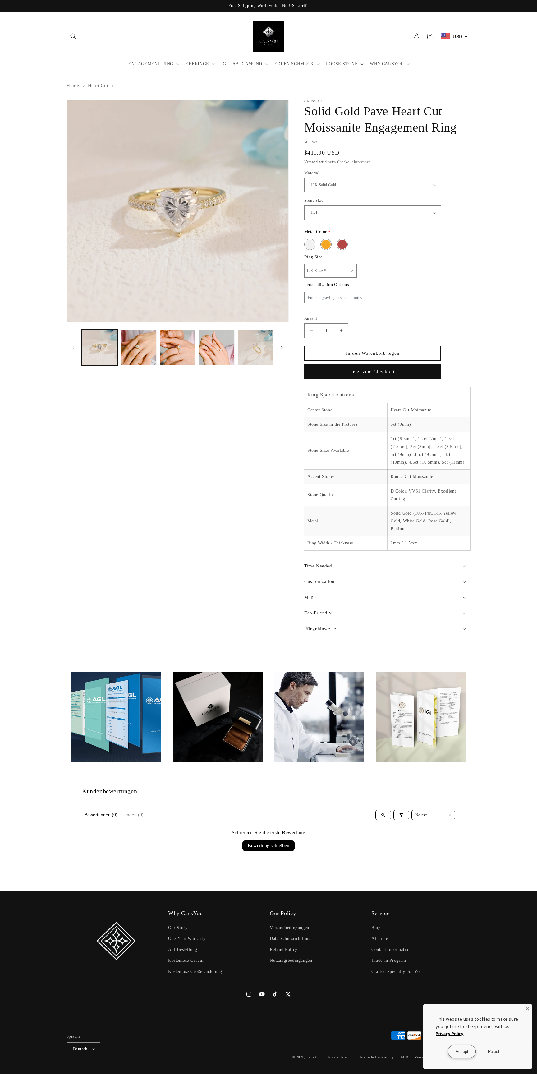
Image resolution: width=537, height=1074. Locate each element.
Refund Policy (283, 949)
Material (311, 172)
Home (73, 85)
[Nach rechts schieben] (282, 347)
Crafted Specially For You (396, 971)
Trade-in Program (388, 960)
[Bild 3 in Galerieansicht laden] (177, 347)
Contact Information (391, 949)
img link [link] (80, 675)
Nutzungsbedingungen (291, 960)
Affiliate (379, 938)
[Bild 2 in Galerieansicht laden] (138, 347)
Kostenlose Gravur (186, 960)
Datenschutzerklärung (376, 1057)
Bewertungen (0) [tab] (101, 814)
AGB (404, 1057)
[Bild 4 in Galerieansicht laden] (216, 347)
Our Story (177, 927)
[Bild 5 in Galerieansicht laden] (255, 347)
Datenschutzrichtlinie (290, 938)
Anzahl (310, 318)
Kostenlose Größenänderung (195, 971)
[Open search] (383, 815)
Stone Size (313, 200)
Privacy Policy (449, 1033)
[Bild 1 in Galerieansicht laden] (99, 347)
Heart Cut (98, 85)
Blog (375, 927)
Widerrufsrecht (339, 1057)
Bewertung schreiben (268, 845)
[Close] (527, 1009)
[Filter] (401, 815)
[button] (73, 36)
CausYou (314, 1057)
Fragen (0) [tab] (133, 814)
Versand (311, 162)
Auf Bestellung (182, 949)
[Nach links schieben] (73, 347)
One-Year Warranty (186, 938)
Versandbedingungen (289, 927)
